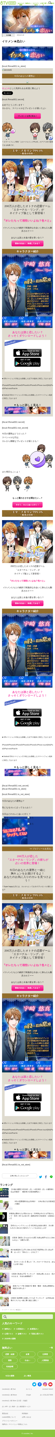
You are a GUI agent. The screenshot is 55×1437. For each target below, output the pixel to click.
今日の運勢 (9, 1376)
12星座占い (20, 1329)
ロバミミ (29, 1389)
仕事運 (45, 1354)
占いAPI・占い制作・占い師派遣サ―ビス (16, 1406)
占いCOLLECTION (46, 1395)
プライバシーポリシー (9, 1421)
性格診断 (9, 1366)
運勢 (10, 1360)
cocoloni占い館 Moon (9, 1395)
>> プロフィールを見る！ (41, 849)
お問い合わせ (26, 1417)
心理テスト (8, 1334)
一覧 (51, 1348)
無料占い (8, 1329)
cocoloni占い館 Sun (9, 1389)
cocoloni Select (47, 1389)
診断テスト (22, 1334)
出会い (27, 1360)
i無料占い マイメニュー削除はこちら (14, 1424)
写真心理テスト (37, 1334)
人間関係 (45, 1360)
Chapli (28, 1395)
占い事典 (27, 1376)
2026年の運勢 (10, 1339)
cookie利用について (9, 1417)
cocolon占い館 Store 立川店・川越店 (14, 1401)
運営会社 (5, 1413)
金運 (27, 1354)
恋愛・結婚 (9, 1354)
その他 (8, 35)
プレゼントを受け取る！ (27, 116)
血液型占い (34, 1329)
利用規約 (25, 1413)
